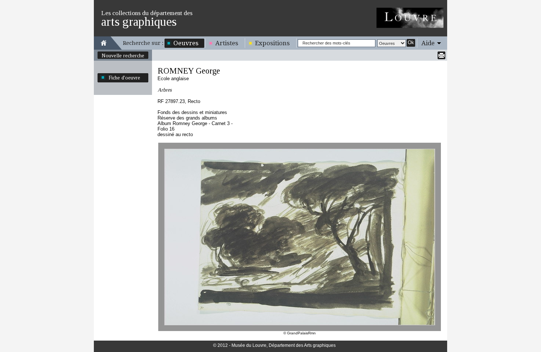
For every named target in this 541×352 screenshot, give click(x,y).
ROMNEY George (189, 70)
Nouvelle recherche (123, 55)
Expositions (272, 43)
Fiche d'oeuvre (124, 78)
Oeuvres (185, 43)
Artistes (226, 43)
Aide (428, 43)
